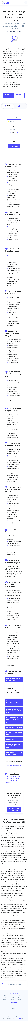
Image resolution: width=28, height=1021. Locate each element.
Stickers (20, 999)
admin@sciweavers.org (15, 765)
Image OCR (14, 1008)
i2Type (12, 999)
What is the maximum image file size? (14, 733)
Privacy (9, 1016)
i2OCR (20, 995)
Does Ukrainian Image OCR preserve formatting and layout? (14, 745)
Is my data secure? (14, 739)
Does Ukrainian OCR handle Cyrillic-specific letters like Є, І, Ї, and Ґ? (14, 710)
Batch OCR (18, 95)
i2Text (5, 997)
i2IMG (12, 995)
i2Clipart (20, 997)
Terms (14, 1016)
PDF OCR (14, 1010)
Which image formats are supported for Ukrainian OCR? (14, 702)
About (14, 1005)
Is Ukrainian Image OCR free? (14, 727)
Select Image (15, 146)
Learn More (7, 89)
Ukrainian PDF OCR (15, 776)
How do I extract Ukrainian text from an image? (14, 679)
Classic (14, 135)
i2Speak (4, 999)
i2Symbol (12, 997)
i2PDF (5, 995)
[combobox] (14, 121)
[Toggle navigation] (25, 2)
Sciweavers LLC (18, 1018)
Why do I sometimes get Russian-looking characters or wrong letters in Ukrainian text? (14, 720)
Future (13, 133)
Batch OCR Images (14, 778)
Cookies (18, 1016)
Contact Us (14, 1006)
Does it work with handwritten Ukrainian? (14, 753)
